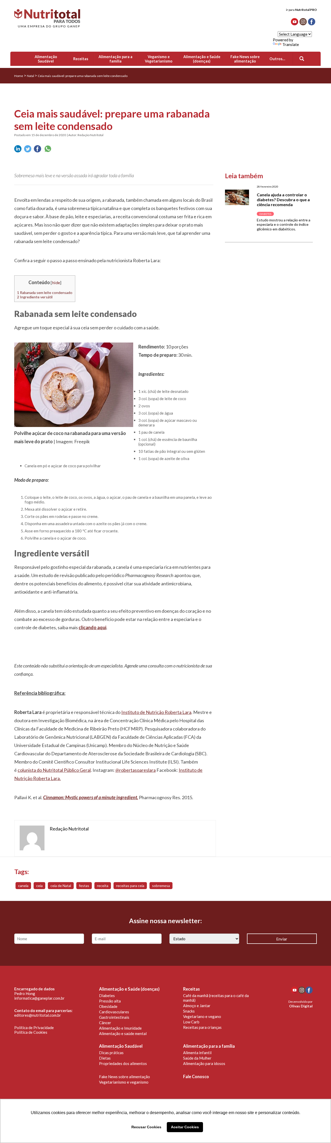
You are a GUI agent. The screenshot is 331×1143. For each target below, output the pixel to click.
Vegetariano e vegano (202, 1016)
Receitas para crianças (202, 1027)
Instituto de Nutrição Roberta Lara (156, 712)
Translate (290, 44)
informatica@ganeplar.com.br (39, 998)
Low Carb (191, 1022)
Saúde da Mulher (197, 1058)
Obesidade (108, 1006)
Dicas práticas (111, 1052)
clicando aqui (92, 627)
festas (84, 885)
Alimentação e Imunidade (120, 1028)
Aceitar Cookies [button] (185, 1127)
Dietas (105, 1058)
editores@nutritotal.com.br (37, 1015)
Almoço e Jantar (196, 1005)
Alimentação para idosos (204, 1063)
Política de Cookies (30, 1032)
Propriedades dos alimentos (123, 1063)
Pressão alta (110, 1001)
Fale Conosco (196, 1076)
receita (102, 885)
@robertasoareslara (135, 770)
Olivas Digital (301, 1006)
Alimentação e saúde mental (123, 1033)
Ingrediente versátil (34, 297)
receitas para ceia (130, 885)
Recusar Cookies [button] (146, 1127)
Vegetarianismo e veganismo (123, 1082)
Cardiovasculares (114, 1011)
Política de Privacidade (34, 1027)
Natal (31, 76)
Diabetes (107, 995)
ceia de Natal (60, 885)
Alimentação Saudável (120, 1046)
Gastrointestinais (114, 1017)
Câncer (105, 1022)
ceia (39, 885)
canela (23, 885)
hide (56, 282)
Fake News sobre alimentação (124, 1076)
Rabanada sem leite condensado (44, 292)
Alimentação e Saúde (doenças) (129, 989)
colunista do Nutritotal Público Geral (54, 770)
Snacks (189, 1011)
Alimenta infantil (197, 1052)
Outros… (277, 59)
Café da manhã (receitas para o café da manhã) (216, 997)
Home (18, 76)
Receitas (191, 989)
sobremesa (161, 885)
